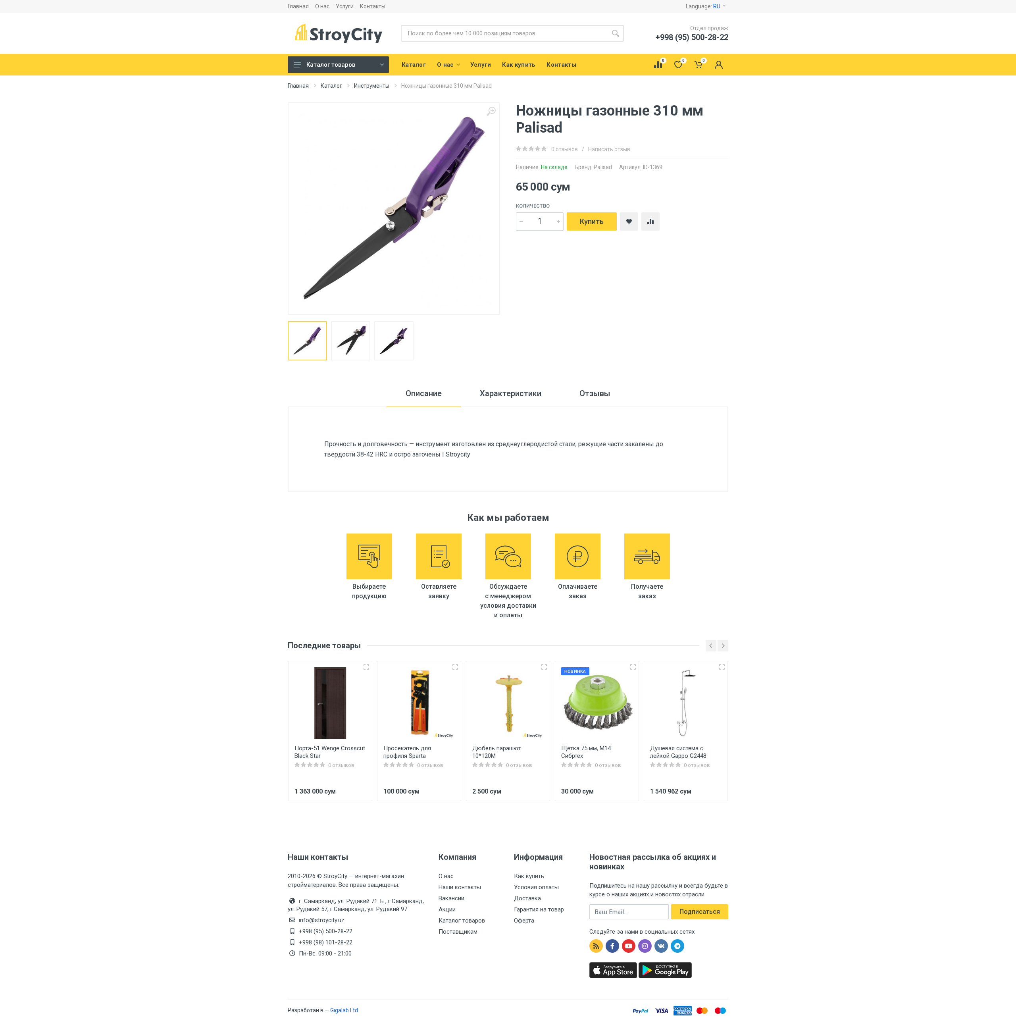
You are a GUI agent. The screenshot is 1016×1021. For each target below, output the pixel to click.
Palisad (603, 167)
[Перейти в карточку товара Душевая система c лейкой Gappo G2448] (686, 703)
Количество (533, 206)
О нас (322, 6)
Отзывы (594, 393)
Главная (298, 6)
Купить (592, 221)
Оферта (524, 920)
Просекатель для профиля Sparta (407, 752)
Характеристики (510, 393)
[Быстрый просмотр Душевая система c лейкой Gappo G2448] (722, 667)
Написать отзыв (609, 149)
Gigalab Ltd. (344, 1010)
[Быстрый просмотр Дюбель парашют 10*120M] (544, 667)
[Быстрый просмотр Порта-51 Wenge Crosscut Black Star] (366, 667)
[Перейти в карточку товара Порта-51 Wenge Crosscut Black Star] (330, 703)
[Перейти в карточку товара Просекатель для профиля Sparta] (419, 703)
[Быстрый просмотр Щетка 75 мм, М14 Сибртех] (633, 667)
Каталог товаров (330, 64)
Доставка (527, 898)
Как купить (529, 876)
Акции (447, 909)
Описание (424, 393)
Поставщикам (458, 931)
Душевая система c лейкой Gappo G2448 (678, 752)
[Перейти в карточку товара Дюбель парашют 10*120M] (508, 703)
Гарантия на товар (539, 909)
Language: (703, 6)
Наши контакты (460, 887)
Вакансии (451, 898)
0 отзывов (564, 149)
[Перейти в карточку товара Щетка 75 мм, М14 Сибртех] (597, 703)
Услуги (345, 6)
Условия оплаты (536, 887)
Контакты (372, 6)
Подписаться (699, 911)
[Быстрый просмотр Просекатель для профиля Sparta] (455, 667)
